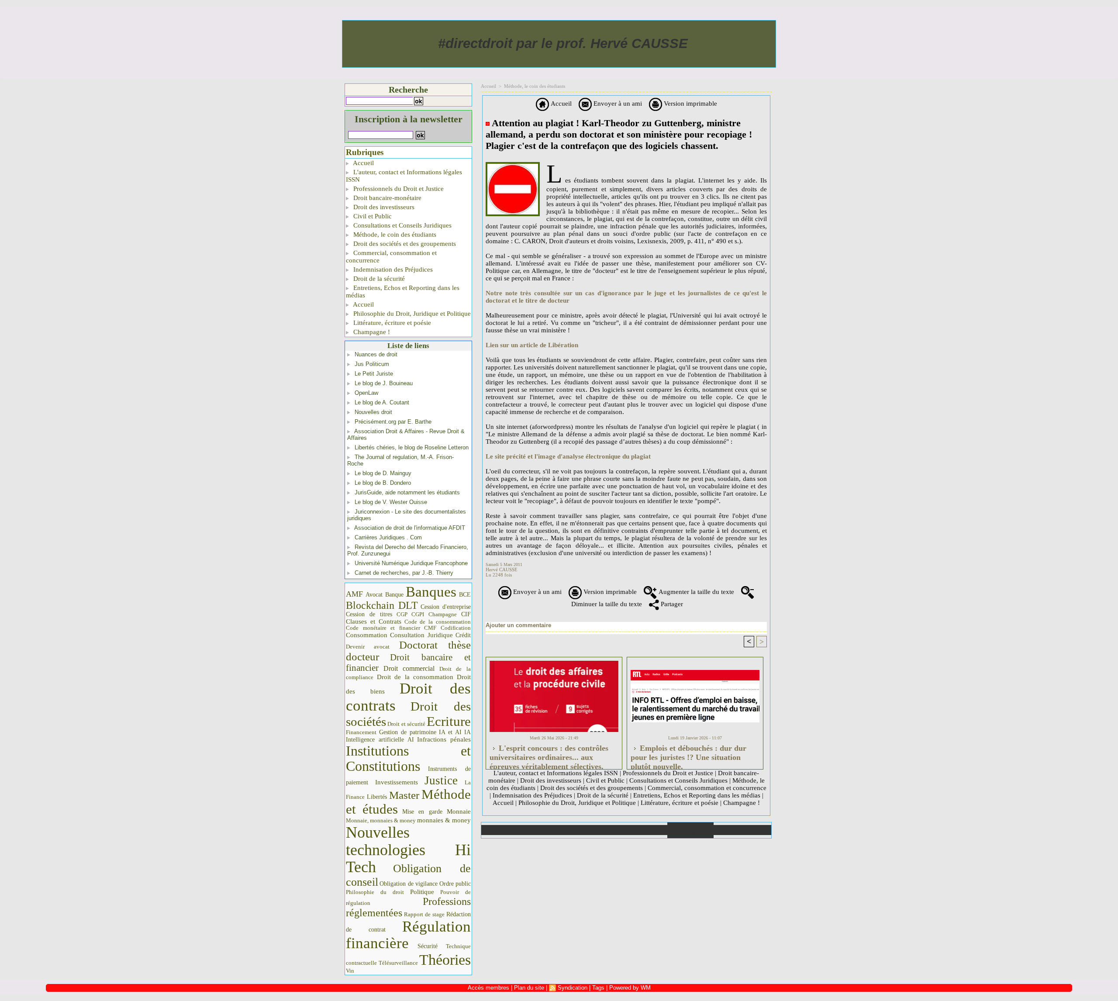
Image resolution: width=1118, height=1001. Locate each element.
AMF (354, 594)
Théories (445, 960)
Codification (456, 628)
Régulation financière (408, 934)
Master (404, 795)
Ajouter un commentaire (518, 625)
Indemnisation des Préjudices (392, 269)
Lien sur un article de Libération (532, 345)
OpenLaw (366, 393)
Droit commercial (409, 668)
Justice (441, 780)
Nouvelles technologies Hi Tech (408, 850)
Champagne (442, 614)
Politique (422, 891)
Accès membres (488, 987)
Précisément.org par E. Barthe (393, 421)
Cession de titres (369, 614)
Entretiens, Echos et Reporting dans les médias (402, 291)
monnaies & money (444, 820)
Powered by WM (630, 987)
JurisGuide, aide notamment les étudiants (407, 492)
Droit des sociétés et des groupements (404, 243)
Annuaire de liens (690, 830)
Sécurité (428, 945)
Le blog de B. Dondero (383, 483)
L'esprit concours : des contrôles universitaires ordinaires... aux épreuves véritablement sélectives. (549, 755)
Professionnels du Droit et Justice (398, 188)
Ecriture (449, 721)
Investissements (396, 782)
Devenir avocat (368, 647)
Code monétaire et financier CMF (391, 628)
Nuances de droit (376, 354)
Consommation (366, 635)
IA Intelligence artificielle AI (408, 735)
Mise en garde (422, 811)
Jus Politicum (372, 364)
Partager (671, 604)
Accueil (363, 162)
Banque (394, 594)
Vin (350, 970)
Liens (644, 830)
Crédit (463, 635)
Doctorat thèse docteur (408, 651)
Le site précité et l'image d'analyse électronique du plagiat (568, 456)
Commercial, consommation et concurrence (391, 256)
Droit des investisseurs (383, 207)
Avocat (374, 594)
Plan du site (742, 830)
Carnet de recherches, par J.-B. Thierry (404, 573)
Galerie (551, 830)
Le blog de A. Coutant (382, 402)
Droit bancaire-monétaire (386, 197)
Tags (598, 987)
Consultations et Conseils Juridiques (402, 225)
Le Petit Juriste (374, 373)
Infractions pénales (444, 739)
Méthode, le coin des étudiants (394, 234)
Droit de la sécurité (378, 278)
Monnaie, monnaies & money (381, 820)
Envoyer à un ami (617, 103)
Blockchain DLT (382, 605)
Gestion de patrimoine (407, 732)
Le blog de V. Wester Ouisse (391, 502)
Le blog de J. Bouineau (384, 383)
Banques (431, 592)
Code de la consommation (437, 621)
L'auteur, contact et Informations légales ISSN (404, 176)
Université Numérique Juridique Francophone (411, 563)
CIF (466, 614)
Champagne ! (371, 331)
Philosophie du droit (375, 892)
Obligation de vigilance (409, 883)
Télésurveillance (398, 963)
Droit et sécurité (406, 724)
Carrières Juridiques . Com (388, 537)
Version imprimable (689, 103)
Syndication (572, 987)
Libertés (377, 797)
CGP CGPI (410, 614)
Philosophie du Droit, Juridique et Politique (411, 313)
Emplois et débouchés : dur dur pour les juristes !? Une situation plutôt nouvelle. (688, 755)
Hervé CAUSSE (502, 569)
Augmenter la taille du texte (695, 591)
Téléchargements (597, 830)
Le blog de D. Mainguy (383, 473)
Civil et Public (372, 216)
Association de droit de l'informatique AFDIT (409, 528)
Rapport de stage (424, 914)
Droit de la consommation (415, 676)
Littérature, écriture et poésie (391, 322)
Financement (361, 732)
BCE (465, 594)
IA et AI (450, 732)
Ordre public (455, 883)
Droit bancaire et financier (408, 662)
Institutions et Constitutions (408, 758)
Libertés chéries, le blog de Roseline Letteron (412, 447)
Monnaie (459, 811)
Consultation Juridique (421, 635)
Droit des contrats (408, 697)
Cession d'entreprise (446, 606)
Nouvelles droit (373, 412)
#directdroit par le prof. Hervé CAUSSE (563, 43)
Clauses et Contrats (373, 621)
